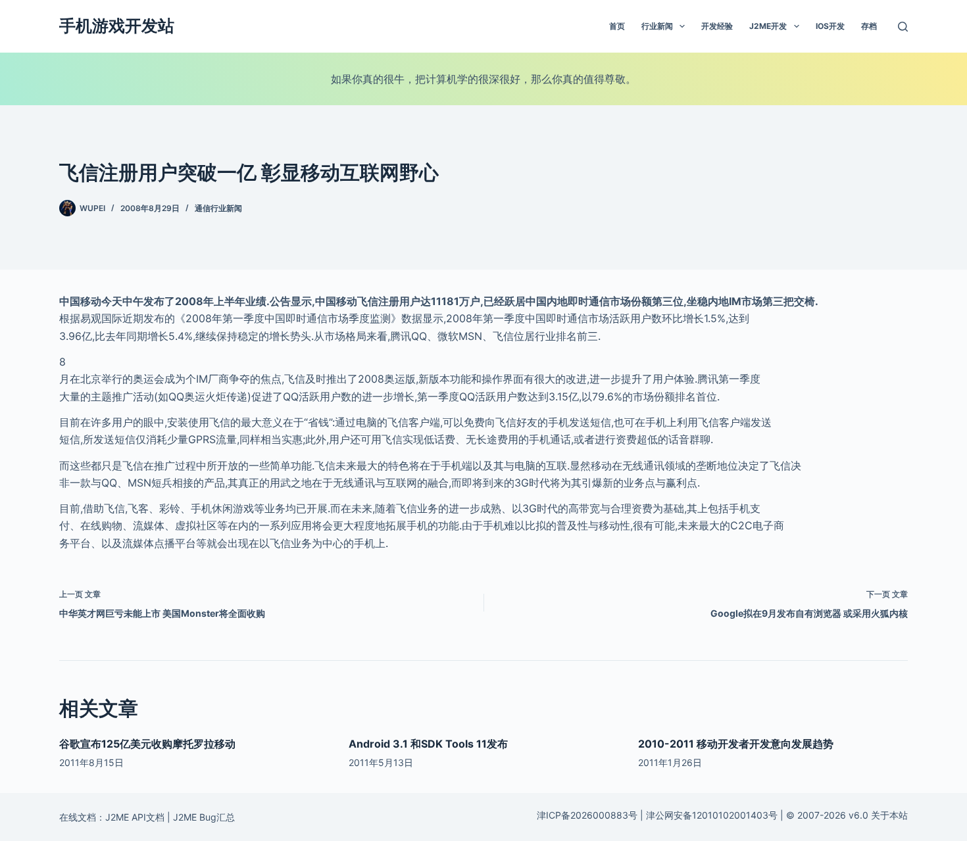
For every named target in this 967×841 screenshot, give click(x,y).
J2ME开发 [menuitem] (768, 26)
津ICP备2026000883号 (587, 815)
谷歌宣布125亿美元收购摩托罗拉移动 (147, 743)
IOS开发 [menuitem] (830, 26)
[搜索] (903, 27)
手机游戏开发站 (116, 26)
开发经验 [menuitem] (717, 26)
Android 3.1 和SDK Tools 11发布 (428, 743)
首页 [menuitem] (617, 26)
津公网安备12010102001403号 (712, 815)
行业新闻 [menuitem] (657, 26)
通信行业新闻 (218, 208)
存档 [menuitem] (869, 26)
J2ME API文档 (134, 817)
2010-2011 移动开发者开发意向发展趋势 (735, 743)
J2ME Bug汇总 (204, 817)
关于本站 (889, 815)
